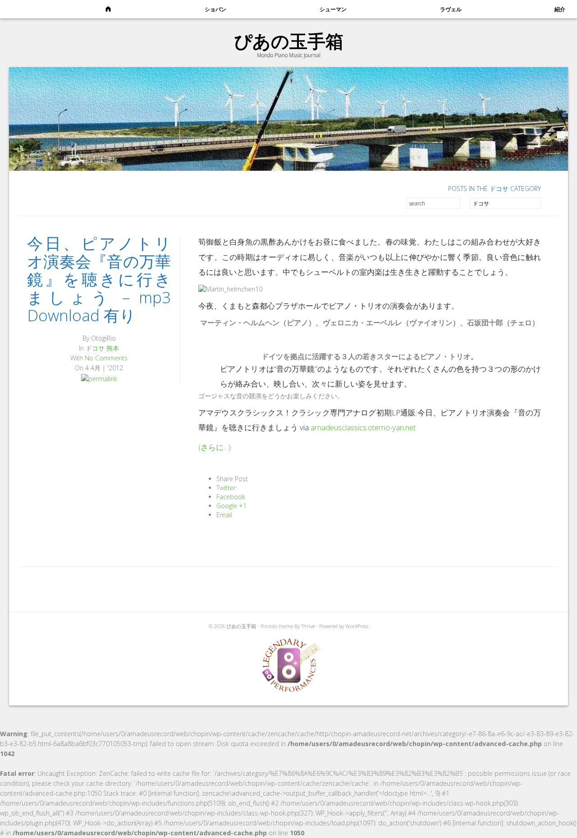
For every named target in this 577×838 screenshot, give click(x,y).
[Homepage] (108, 9)
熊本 (112, 348)
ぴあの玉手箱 (288, 40)
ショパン (215, 9)
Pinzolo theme (277, 626)
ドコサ (95, 348)
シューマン (333, 9)
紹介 (559, 9)
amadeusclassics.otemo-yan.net (363, 427)
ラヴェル (451, 9)
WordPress (356, 626)
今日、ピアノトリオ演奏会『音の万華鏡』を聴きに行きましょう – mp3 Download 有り (99, 279)
